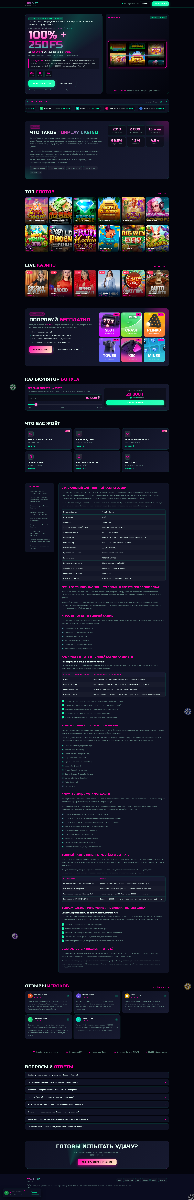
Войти (145, 4)
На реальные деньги (68, 349)
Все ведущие (160, 266)
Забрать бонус (40, 83)
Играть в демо (40, 349)
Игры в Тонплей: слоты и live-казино (39, 520)
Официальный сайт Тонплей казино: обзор (38, 492)
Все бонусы (66, 83)
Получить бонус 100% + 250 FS (97, 1162)
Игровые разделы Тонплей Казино (39, 507)
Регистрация (160, 4)
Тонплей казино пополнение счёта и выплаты (37, 533)
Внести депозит (135, 402)
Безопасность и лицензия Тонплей (40, 547)
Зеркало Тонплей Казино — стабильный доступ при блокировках (40, 499)
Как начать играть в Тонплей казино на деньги (40, 513)
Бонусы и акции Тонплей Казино (39, 526)
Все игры (162, 193)
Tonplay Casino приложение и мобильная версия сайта (40, 541)
